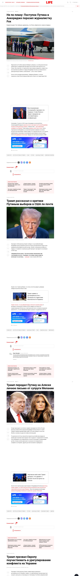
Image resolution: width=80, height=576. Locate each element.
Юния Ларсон (14, 506)
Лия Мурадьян (14, 325)
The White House (30, 60)
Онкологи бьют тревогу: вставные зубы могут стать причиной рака (14, 185)
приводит (27, 257)
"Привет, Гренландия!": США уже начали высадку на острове (29, 190)
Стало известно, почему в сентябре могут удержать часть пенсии (45, 369)
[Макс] (21, 162)
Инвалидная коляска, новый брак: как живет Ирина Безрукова (45, 190)
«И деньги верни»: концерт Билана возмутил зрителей (29, 184)
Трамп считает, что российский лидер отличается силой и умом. (27, 304)
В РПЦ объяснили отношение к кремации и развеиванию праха (46, 546)
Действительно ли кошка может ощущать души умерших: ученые (44, 541)
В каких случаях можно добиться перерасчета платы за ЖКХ (14, 374)
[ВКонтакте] (27, 162)
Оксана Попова (14, 150)
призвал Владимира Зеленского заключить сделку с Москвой (26, 490)
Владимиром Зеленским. (21, 134)
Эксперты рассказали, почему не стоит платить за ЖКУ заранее (46, 185)
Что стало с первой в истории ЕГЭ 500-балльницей (14, 190)
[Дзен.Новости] (18, 162)
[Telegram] (24, 162)
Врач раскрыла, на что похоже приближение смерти (14, 540)
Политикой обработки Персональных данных (30, 6)
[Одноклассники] (30, 162)
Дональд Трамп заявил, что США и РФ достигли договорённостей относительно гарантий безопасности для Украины (29, 487)
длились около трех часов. (36, 128)
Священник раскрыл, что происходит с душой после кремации (14, 369)
